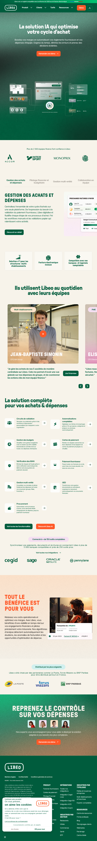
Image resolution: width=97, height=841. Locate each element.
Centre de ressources (84, 813)
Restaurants (64, 820)
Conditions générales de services (41, 777)
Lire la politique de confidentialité (16, 821)
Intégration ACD (65, 804)
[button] (5, 837)
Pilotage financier (49, 796)
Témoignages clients (84, 824)
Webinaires (81, 828)
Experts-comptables (84, 803)
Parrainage (80, 831)
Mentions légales (10, 777)
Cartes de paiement (50, 792)
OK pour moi (40, 829)
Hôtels (62, 824)
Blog (78, 820)
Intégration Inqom (66, 808)
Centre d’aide (81, 835)
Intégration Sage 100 (67, 801)
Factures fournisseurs (51, 789)
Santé (62, 831)
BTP (61, 835)
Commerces (64, 828)
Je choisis (15, 829)
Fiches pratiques (82, 817)
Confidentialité (23, 777)
